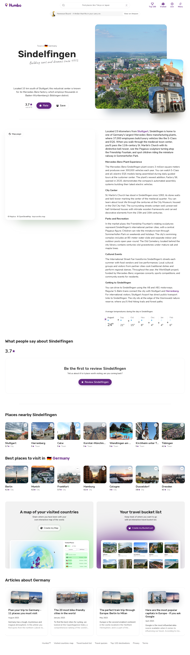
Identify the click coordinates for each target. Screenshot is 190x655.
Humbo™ (46, 643)
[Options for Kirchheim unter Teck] (156, 425)
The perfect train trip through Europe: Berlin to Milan (117, 611)
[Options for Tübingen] (182, 425)
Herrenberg (172, 291)
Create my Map (51, 528)
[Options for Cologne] (130, 468)
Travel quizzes (101, 643)
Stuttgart (142, 131)
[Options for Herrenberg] (51, 425)
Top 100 (152, 6)
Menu (180, 6)
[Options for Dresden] (182, 468)
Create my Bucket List (142, 528)
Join (172, 6)
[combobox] (95, 5)
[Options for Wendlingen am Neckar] (130, 425)
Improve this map (38, 217)
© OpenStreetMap (24, 217)
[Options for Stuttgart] (25, 425)
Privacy (136, 643)
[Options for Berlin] (25, 468)
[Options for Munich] (51, 468)
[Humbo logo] (13, 5)
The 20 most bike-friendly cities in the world (69, 611)
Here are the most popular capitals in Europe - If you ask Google (163, 613)
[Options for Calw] (77, 425)
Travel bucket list (84, 643)
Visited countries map (63, 643)
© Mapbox (12, 217)
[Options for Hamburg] (103, 468)
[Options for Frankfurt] (77, 468)
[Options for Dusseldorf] (156, 468)
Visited (163, 6)
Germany (50, 45)
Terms (145, 643)
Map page (16, 134)
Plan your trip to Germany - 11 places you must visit (24, 611)
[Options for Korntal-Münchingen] (103, 425)
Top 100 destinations (120, 643)
